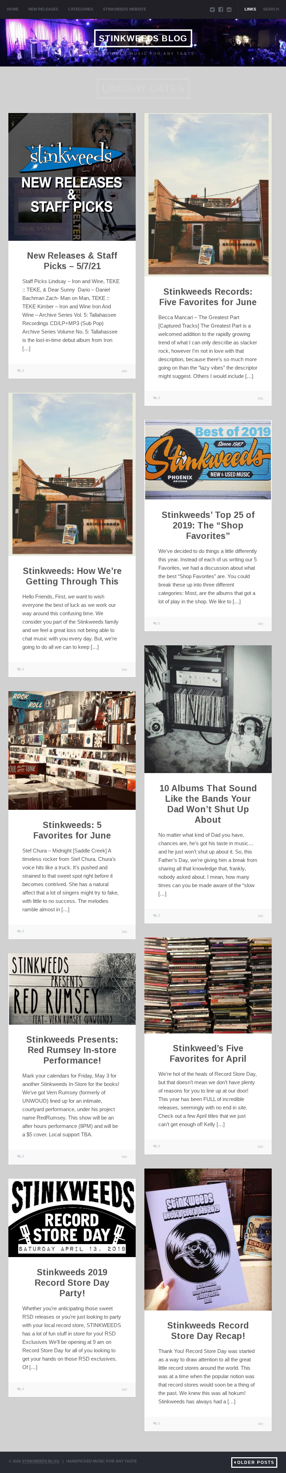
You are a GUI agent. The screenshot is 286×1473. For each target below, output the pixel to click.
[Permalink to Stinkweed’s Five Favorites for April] (208, 985)
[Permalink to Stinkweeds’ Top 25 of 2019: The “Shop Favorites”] (208, 460)
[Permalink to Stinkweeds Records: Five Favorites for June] (208, 194)
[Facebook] (220, 10)
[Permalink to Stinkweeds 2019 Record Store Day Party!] (72, 1218)
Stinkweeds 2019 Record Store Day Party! (72, 1282)
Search (271, 9)
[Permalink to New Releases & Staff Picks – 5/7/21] (72, 177)
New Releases (43, 9)
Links (250, 9)
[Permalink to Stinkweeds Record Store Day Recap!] (208, 1240)
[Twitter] (212, 10)
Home (12, 9)
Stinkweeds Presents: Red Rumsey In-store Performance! (72, 1049)
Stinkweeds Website (124, 9)
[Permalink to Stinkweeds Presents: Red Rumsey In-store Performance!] (72, 989)
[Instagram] (229, 10)
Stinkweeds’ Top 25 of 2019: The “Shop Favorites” (208, 525)
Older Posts (255, 1462)
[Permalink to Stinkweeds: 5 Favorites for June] (72, 750)
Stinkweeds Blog (143, 38)
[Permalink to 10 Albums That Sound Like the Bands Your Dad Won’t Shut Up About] (208, 709)
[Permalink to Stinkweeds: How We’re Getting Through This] (72, 474)
